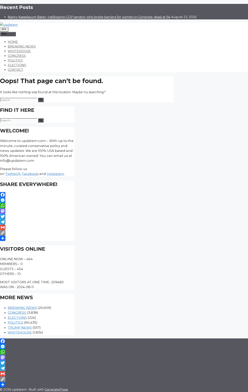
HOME (13, 42)
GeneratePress (56, 389)
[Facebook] (37, 194)
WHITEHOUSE (19, 51)
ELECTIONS (17, 65)
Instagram (55, 174)
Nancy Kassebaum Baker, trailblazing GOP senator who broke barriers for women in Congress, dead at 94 (89, 17)
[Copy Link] (37, 233)
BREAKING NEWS (22, 46)
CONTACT (15, 70)
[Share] (37, 238)
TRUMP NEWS (20, 327)
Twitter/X (12, 174)
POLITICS (15, 60)
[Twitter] (37, 216)
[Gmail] (37, 227)
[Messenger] (37, 200)
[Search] (41, 100)
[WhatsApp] (37, 205)
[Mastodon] (37, 211)
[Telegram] (37, 222)
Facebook (30, 174)
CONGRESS (17, 56)
